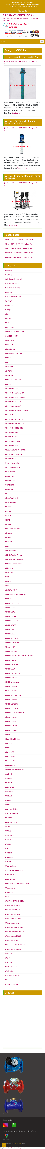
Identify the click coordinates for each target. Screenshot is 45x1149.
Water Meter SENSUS (13, 936)
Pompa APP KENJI (12, 603)
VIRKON (9, 897)
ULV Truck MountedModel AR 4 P (17, 883)
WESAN (9, 954)
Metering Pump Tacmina (14, 564)
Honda (8, 507)
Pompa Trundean (12, 708)
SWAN (8, 831)
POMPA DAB (10, 612)
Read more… (16, 113)
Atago (8, 310)
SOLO (8, 805)
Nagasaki (9, 573)
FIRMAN (9, 384)
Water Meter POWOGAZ (14, 927)
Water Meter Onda (12, 923)
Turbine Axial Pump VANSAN (21, 57)
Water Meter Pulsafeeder (15, 932)
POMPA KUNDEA (12, 664)
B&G (7, 314)
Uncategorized (11, 888)
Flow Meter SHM (12, 445)
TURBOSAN (10, 875)
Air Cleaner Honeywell (14, 279)
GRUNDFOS (10, 485)
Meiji (8, 546)
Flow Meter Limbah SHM (14, 419)
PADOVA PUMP (11, 590)
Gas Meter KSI (11, 472)
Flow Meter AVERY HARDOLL (16, 397)
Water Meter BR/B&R (13, 910)
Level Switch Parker (13, 529)
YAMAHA (9, 971)
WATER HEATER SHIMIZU (15, 901)
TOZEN (8, 862)
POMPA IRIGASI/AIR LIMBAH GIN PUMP (20, 656)
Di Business (17, 1144)
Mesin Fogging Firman (14, 555)
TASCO (8, 844)
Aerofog (9, 270)
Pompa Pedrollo (11, 691)
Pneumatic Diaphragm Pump (16, 594)
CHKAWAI (9, 345)
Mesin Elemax (11, 551)
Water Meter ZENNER (13, 949)
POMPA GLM (10, 634)
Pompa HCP (10, 647)
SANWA (9, 783)
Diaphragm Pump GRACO (15, 354)
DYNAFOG (9, 367)
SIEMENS (9, 792)
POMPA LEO (10, 669)
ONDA (8, 586)
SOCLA (8, 800)
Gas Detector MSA (12, 463)
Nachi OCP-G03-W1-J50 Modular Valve (19, 244)
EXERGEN (9, 375)
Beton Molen (10, 323)
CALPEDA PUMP (12, 336)
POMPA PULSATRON (13, 695)
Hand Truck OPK (12, 498)
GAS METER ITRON (13, 467)
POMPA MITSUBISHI (13, 678)
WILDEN (9, 962)
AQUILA (9, 301)
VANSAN (24, 61)
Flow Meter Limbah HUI (14, 415)
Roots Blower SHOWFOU (15, 770)
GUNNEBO (9, 489)
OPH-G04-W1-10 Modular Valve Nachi (19, 240)
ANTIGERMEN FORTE (13, 297)
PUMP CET (10, 748)
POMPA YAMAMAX (12, 726)
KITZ (8, 520)
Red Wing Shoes (12, 761)
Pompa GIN (10, 629)
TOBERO (9, 853)
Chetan (12, 1148)
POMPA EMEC (11, 625)
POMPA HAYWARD (12, 643)
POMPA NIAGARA (12, 682)
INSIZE (8, 516)
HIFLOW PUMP (11, 502)
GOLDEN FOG (11, 481)
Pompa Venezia (11, 717)
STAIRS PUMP (11, 818)
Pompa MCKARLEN (13, 673)
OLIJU (8, 581)
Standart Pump (11, 822)
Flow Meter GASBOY (13, 406)
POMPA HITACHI (12, 651)
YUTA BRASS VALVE (13, 984)
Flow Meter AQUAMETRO (15, 393)
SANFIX (9, 778)
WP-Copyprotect (20, 1148)
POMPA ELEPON (12, 621)
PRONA (9, 735)
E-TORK (9, 371)
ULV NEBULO (10, 879)
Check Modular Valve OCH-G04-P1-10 (19, 253)
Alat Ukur (9, 292)
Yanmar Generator (12, 976)
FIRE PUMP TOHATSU (13, 380)
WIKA (8, 958)
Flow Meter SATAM (13, 441)
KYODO (8, 524)
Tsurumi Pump (11, 866)
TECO (8, 848)
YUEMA (8, 980)
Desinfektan (10, 349)
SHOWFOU (10, 787)
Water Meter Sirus (12, 940)
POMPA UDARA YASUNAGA (15, 713)
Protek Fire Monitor (13, 739)
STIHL (8, 827)
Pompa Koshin (11, 660)
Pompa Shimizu (11, 700)
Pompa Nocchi (11, 686)
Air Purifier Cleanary (13, 288)
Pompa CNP (10, 608)
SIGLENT (9, 796)
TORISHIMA (10, 857)
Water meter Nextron (13, 919)
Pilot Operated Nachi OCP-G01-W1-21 (19, 248)
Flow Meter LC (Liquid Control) (17, 410)
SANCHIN (9, 774)
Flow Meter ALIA (12, 389)
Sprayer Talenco (12, 813)
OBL (7, 577)
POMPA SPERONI (12, 704)
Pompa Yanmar (11, 730)
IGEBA (8, 511)
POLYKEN (9, 599)
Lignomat (9, 533)
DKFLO (8, 358)
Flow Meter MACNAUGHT (15, 424)
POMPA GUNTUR (12, 638)
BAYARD (9, 318)
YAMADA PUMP (11, 967)
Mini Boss (9, 568)
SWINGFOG (10, 835)
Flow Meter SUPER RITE (14, 454)
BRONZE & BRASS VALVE (15, 332)
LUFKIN (9, 538)
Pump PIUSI (10, 757)
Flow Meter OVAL (12, 437)
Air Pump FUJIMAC (13, 283)
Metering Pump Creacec (14, 559)
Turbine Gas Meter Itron (14, 870)
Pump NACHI (10, 752)
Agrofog (9, 275)
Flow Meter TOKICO (13, 459)
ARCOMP (9, 305)
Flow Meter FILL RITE (13, 402)
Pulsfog (9, 743)
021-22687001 (21, 2)
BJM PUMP (10, 327)
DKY (7, 362)
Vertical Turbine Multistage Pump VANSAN (19, 122)
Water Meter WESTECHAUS (15, 945)
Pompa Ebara (11, 616)
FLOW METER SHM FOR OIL (16, 450)
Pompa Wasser (11, 721)
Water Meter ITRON (13, 914)
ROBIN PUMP (10, 765)
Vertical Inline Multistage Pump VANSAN (22, 177)
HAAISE (9, 494)
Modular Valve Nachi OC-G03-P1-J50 (19, 257)
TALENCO (9, 840)
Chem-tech (10, 340)
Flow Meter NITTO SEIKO (15, 428)
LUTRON (9, 542)
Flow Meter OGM (12, 432)
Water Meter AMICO (13, 905)
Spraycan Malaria (12, 809)
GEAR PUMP (10, 476)
